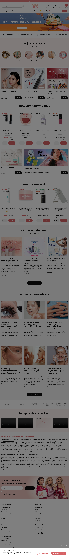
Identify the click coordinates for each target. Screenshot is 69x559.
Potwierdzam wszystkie (58, 553)
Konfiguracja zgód (43, 553)
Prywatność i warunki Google (26, 556)
